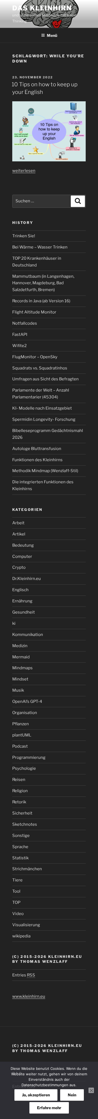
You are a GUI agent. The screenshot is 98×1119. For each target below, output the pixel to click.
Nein (72, 1095)
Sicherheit (22, 813)
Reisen (18, 779)
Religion (20, 790)
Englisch (20, 589)
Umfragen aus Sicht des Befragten (45, 379)
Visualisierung (26, 924)
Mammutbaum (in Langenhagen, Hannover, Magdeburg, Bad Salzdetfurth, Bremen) (43, 283)
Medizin (19, 645)
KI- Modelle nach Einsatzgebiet (42, 408)
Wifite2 (19, 345)
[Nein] (91, 1090)
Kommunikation (27, 634)
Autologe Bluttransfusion (36, 448)
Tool (16, 891)
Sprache (20, 846)
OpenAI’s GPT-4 (27, 701)
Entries (23, 975)
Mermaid (21, 657)
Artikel (18, 534)
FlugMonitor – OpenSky (34, 356)
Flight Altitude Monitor (34, 312)
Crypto (19, 567)
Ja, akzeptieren (36, 1095)
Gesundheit (23, 612)
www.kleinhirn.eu (28, 996)
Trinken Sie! (23, 235)
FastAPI (19, 334)
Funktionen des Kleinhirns (37, 459)
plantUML (21, 735)
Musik (18, 690)
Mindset (20, 679)
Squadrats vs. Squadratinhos (39, 368)
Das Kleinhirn (42, 8)
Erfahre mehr (49, 1107)
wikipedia (21, 936)
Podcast (20, 746)
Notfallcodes (24, 323)
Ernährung (22, 601)
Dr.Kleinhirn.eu (26, 578)
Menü (52, 35)
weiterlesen (23, 170)
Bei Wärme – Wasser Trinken (40, 247)
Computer (22, 556)
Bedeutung (23, 545)
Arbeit (18, 522)
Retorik (19, 802)
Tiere (17, 880)
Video (18, 913)
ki (14, 623)
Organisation (24, 712)
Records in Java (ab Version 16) (41, 300)
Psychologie (24, 768)
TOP (16, 902)
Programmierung (28, 757)
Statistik (20, 857)
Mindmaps (22, 667)
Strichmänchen (27, 868)
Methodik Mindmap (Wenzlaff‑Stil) (45, 470)
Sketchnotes (24, 824)
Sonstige (21, 835)
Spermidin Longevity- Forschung (43, 419)
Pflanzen (20, 723)
